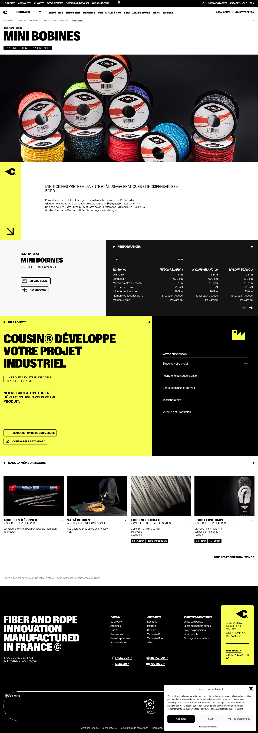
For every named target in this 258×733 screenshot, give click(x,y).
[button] (251, 689)
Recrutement (117, 634)
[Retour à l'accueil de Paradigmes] (129, 3)
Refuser (210, 718)
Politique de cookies (208, 726)
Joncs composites (193, 621)
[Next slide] (251, 308)
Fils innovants (191, 634)
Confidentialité (109, 728)
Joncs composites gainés (197, 625)
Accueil (9, 21)
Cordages (21, 21)
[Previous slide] (244, 308)
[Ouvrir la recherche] (203, 3)
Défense (151, 630)
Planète (114, 630)
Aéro (150, 642)
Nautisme (33, 21)
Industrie (151, 625)
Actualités (115, 625)
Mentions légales (90, 728)
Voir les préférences (239, 718)
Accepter (181, 718)
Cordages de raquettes (196, 638)
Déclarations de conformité (134, 728)
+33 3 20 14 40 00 (234, 657)
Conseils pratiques (120, 638)
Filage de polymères (195, 630)
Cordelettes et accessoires (55, 21)
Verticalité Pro (154, 634)
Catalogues (223, 12)
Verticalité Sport (155, 638)
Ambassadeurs (118, 642)
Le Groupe (116, 621)
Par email (232, 650)
